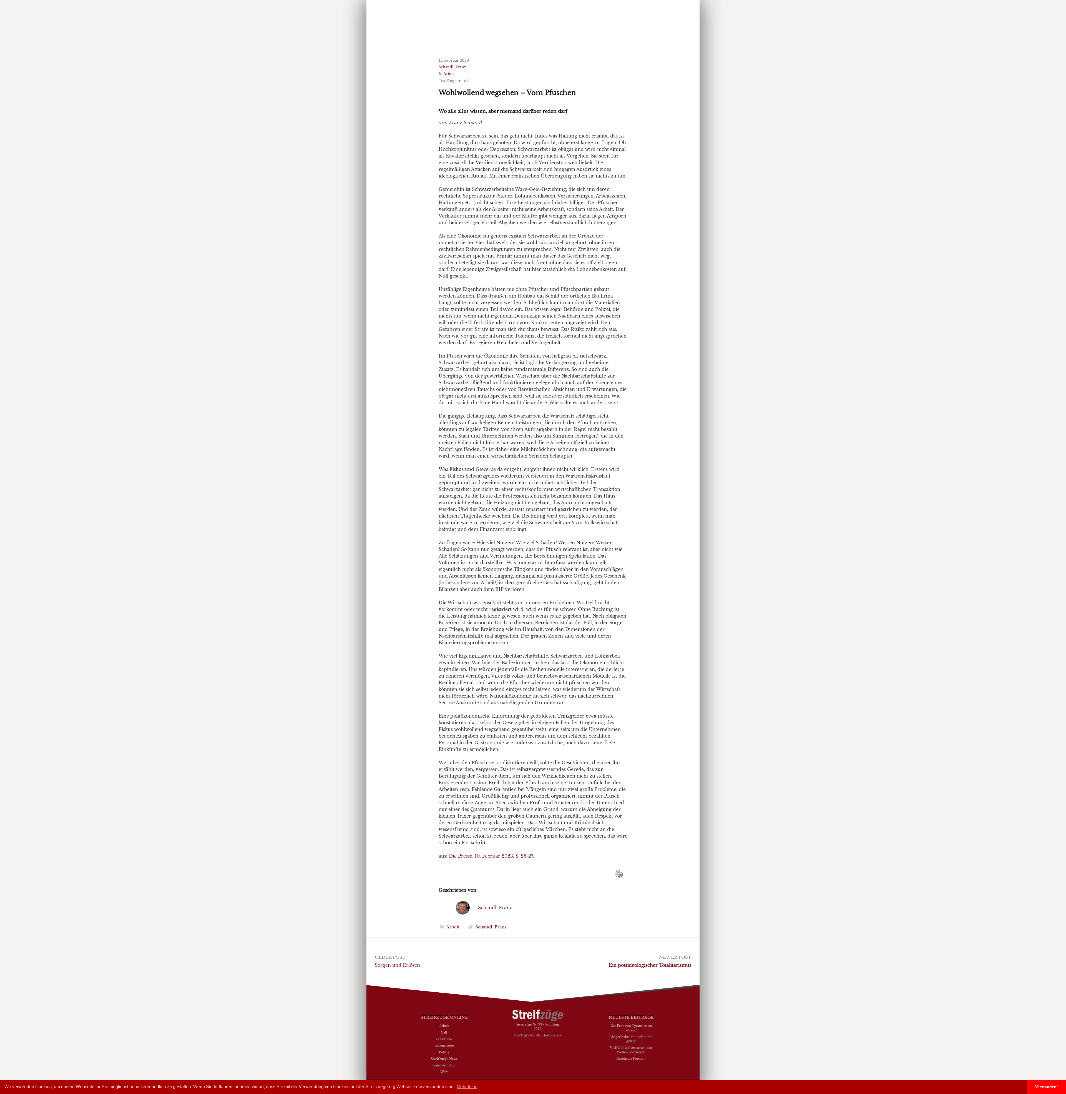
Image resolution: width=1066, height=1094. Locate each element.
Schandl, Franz (452, 67)
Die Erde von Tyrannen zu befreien (631, 1028)
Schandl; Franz (491, 927)
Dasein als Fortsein (631, 1058)
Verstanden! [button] (1046, 1087)
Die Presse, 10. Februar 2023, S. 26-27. (491, 856)
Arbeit (449, 74)
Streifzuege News (444, 1059)
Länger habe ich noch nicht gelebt (631, 1039)
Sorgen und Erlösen (397, 965)
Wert (444, 1072)
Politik (444, 1052)
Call (444, 1032)
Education (444, 1039)
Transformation (444, 1065)
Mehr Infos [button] (467, 1086)
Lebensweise (444, 1045)
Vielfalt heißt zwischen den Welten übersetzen (631, 1050)
